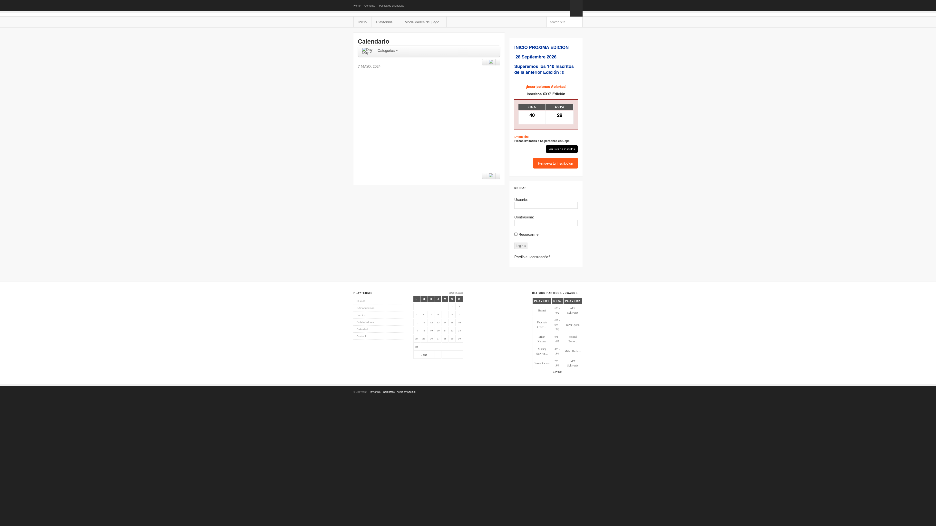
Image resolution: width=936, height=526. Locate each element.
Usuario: (521, 199)
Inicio (362, 21)
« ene (424, 355)
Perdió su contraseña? (532, 256)
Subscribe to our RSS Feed (550, 6)
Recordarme (528, 234)
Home (357, 5)
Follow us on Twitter (557, 6)
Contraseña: (524, 216)
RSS (550, 391)
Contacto (369, 5)
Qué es (361, 301)
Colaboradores (365, 322)
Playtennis (374, 392)
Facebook (557, 391)
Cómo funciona (365, 308)
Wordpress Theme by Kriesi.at (399, 392)
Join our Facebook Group (564, 6)
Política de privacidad (391, 5)
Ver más (557, 372)
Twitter (564, 391)
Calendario (363, 329)
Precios (361, 315)
